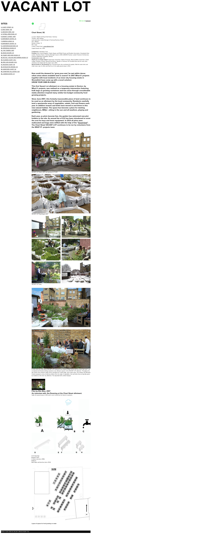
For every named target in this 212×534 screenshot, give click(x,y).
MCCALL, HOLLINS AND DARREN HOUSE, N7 (14, 57)
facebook (88, 20)
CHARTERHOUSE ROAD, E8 (9, 46)
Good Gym (82, 123)
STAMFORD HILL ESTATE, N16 (10, 71)
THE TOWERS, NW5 (7, 50)
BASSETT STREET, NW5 (8, 36)
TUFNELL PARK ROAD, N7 (9, 34)
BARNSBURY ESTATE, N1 (8, 38)
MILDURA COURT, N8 (8, 64)
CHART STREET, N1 (7, 27)
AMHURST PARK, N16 (7, 32)
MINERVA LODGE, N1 (7, 41)
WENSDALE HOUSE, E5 (8, 48)
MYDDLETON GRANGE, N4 (9, 67)
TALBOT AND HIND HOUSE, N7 (10, 55)
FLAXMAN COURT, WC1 (8, 60)
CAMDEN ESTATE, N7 (8, 74)
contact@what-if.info (48, 46)
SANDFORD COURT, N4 (8, 69)
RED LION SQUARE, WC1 (9, 62)
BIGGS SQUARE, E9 (7, 53)
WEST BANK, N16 (6, 29)
